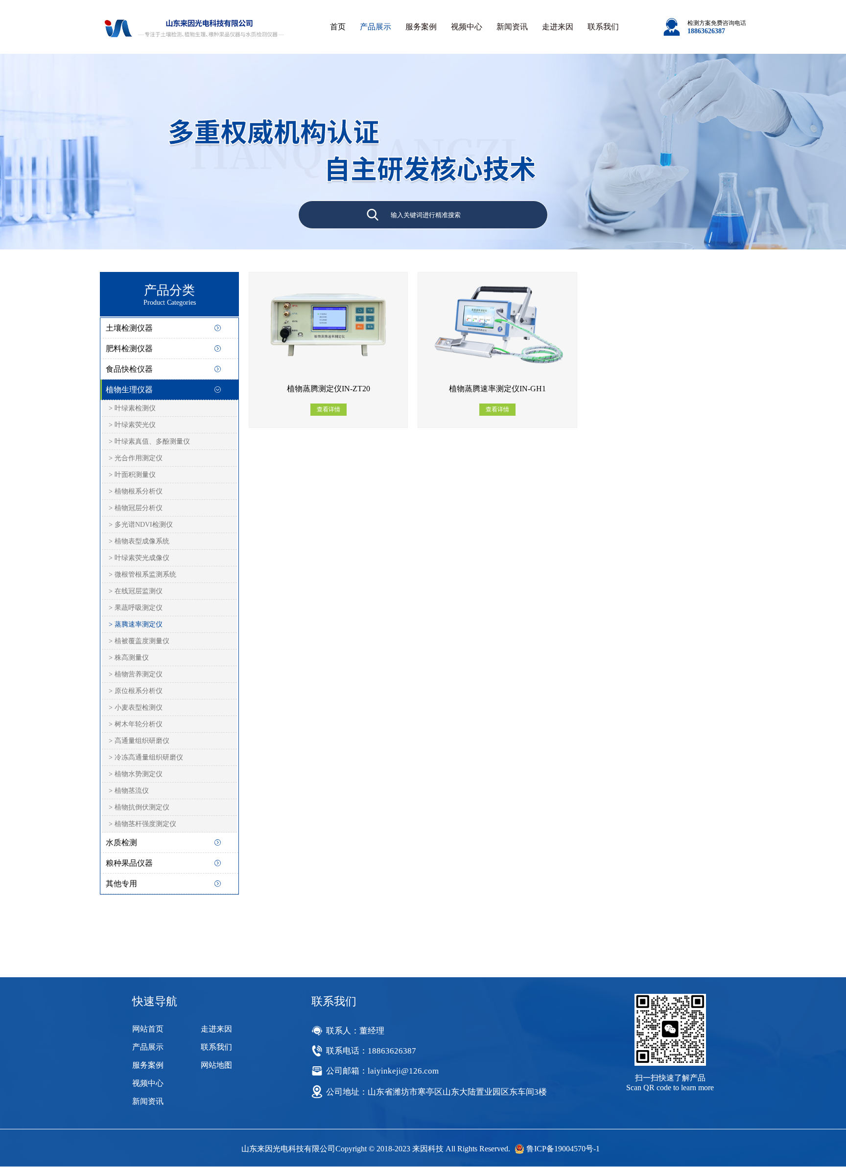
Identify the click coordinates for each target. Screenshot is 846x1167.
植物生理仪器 (129, 389)
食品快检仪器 (129, 369)
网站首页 (148, 1029)
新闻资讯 (512, 26)
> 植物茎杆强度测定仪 (142, 824)
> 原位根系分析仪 (136, 691)
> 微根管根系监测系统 (142, 574)
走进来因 (557, 26)
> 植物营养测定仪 (136, 674)
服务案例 (421, 26)
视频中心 (466, 26)
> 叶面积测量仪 (132, 474)
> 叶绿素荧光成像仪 (139, 557)
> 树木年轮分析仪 (136, 724)
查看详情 (328, 409)
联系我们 (603, 26)
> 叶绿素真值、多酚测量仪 (149, 441)
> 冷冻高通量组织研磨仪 (146, 757)
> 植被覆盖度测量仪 (139, 641)
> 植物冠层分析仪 (136, 508)
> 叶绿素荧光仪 (132, 424)
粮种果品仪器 (129, 863)
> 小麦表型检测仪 (136, 707)
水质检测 (121, 842)
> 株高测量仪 (129, 657)
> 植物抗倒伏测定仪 (139, 807)
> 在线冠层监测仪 (136, 591)
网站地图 (216, 1065)
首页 (338, 26)
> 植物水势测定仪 (136, 774)
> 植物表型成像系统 (139, 541)
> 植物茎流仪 (129, 790)
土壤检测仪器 (129, 328)
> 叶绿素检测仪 (132, 408)
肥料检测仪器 (129, 348)
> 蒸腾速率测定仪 (136, 624)
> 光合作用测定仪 (136, 458)
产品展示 (375, 26)
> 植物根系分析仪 (136, 491)
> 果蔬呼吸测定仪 (136, 607)
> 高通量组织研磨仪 (139, 740)
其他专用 (121, 883)
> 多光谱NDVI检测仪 (141, 524)
